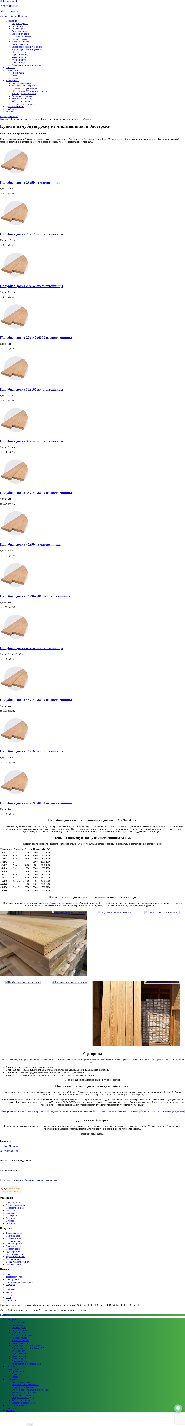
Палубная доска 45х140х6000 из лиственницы (36, 700)
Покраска (10, 67)
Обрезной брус (19, 52)
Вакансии (16, 75)
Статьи (15, 78)
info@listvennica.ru (9, 11)
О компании (12, 70)
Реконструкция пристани (24, 93)
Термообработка (14, 1277)
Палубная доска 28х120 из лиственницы (31, 234)
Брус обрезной (13, 1251)
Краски (9, 1295)
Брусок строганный (15, 1256)
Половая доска (19, 28)
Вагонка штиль (13, 1238)
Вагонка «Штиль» (20, 41)
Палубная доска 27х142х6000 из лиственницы (36, 337)
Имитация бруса (20, 44)
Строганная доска (20, 34)
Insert (29, 1424)
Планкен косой (13, 1246)
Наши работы (12, 80)
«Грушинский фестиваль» (24, 88)
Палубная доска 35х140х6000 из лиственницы (36, 493)
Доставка (10, 1210)
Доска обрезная (13, 1259)
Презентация (18, 73)
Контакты (10, 111)
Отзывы (10, 1221)
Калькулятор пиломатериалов (26, 65)
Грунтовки (11, 1289)
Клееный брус (19, 60)
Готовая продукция (15, 1205)
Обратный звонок (9, 16)
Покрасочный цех (15, 1208)
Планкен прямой (20, 39)
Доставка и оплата (15, 106)
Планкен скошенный (22, 36)
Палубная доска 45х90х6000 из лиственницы (35, 596)
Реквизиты (11, 1213)
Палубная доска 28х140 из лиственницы (31, 286)
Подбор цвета (12, 1279)
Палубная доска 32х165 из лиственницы (31, 389)
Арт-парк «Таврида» (22, 96)
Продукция (11, 21)
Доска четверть (19, 62)
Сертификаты (12, 1215)
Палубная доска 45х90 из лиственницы (30, 544)
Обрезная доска (19, 31)
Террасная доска (20, 23)
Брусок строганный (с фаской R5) (28, 49)
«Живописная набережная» (25, 85)
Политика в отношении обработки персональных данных (28, 1180)
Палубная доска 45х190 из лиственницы (31, 751)
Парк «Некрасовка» (21, 83)
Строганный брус (20, 54)
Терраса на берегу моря (23, 104)
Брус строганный (14, 1254)
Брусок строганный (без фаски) (27, 47)
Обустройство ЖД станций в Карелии (30, 91)
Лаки (8, 1297)
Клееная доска (19, 57)
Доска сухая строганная (17, 1262)
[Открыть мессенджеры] (178, 1408)
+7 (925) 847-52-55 (9, 6)
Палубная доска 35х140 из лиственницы (31, 441)
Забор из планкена (21, 101)
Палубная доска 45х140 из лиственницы (31, 648)
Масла (9, 1292)
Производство (13, 1202)
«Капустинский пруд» (23, 98)
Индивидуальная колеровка (19, 1282)
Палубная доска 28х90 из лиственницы (30, 182)
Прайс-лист (24, 16)
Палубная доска (19, 26)
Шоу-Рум (10, 1284)
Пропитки (11, 1300)
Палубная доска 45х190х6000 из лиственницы (36, 803)
